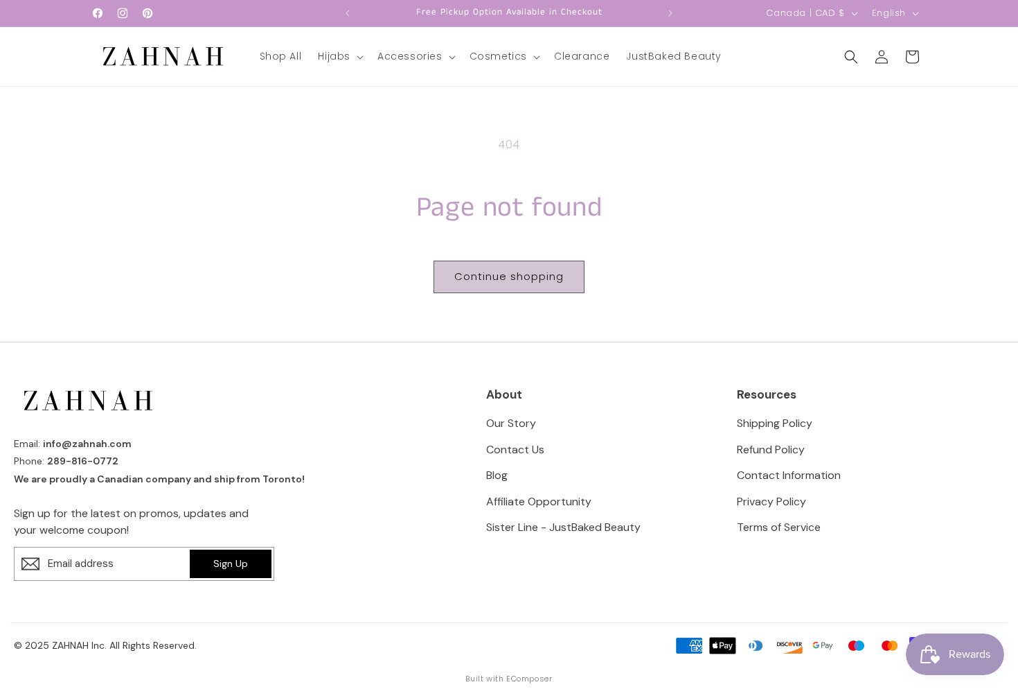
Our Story (511, 423)
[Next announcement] (670, 13)
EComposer (529, 678)
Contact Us (515, 449)
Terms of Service (779, 527)
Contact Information (789, 475)
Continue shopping (509, 276)
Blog (497, 475)
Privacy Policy (771, 501)
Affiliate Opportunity (538, 501)
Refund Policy (771, 449)
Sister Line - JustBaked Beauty (563, 527)
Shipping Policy (774, 423)
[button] (339, 56)
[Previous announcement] (347, 13)
